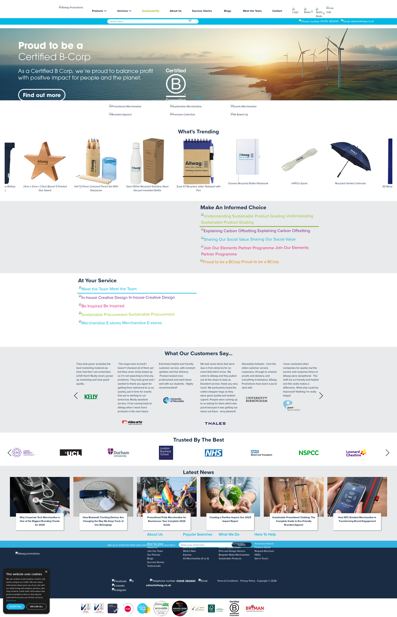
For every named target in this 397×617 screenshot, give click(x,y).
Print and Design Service (232, 551)
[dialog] (26, 591)
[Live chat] (332, 10)
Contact (277, 10)
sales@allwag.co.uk (362, 21)
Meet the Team (252, 10)
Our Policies (153, 554)
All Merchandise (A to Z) (196, 558)
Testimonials (154, 566)
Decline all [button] (36, 606)
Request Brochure (264, 551)
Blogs (227, 10)
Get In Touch (261, 558)
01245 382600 (329, 21)
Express (187, 554)
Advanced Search (264, 543)
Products (98, 10)
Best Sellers (189, 547)
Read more (11, 600)
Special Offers (190, 543)
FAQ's (257, 554)
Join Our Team (155, 551)
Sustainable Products (230, 558)
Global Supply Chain (230, 547)
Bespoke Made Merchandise (234, 554)
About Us (176, 10)
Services (123, 10)
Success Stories (202, 10)
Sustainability (150, 10)
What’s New (189, 551)
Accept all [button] (15, 606)
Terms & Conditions (227, 580)
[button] (7, 158)
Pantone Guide (262, 547)
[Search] (193, 22)
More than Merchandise (231, 543)
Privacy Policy (247, 580)
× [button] (46, 572)
